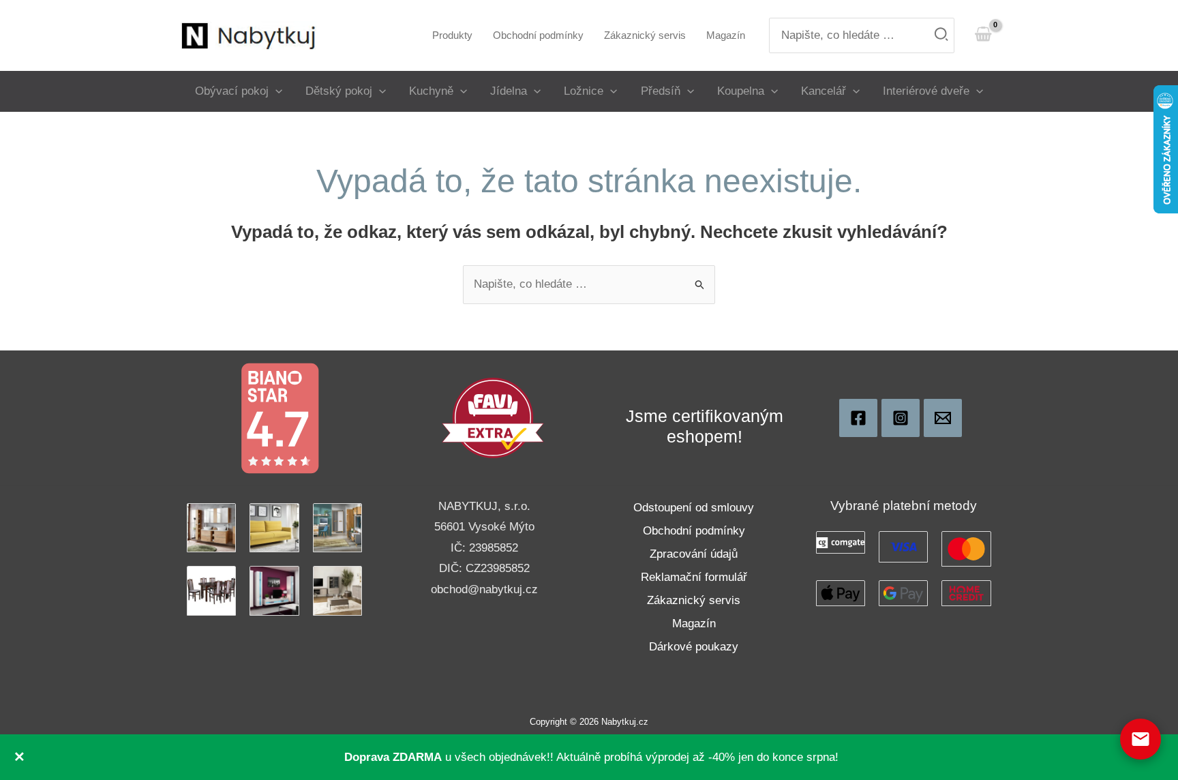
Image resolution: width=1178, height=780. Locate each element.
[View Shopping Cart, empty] (983, 35)
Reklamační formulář (694, 577)
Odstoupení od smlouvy (693, 507)
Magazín (694, 623)
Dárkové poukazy (693, 646)
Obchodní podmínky (694, 530)
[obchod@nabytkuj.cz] (943, 418)
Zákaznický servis (693, 600)
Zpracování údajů (694, 554)
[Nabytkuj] (858, 418)
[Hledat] (942, 35)
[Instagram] (900, 418)
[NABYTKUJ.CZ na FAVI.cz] (493, 417)
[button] (275, 91)
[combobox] (862, 35)
